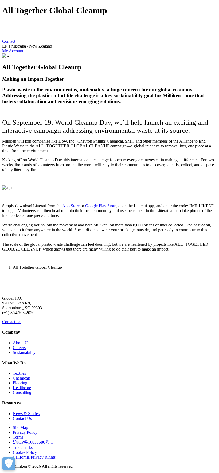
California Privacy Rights (34, 457)
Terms (18, 437)
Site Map (20, 427)
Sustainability (24, 352)
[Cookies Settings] (8, 463)
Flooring (20, 383)
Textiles (19, 373)
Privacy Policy (25, 432)
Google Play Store (100, 206)
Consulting (22, 392)
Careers (19, 347)
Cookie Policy (25, 452)
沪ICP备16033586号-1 (33, 442)
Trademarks (23, 447)
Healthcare (22, 387)
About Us (21, 343)
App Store (71, 206)
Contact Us (11, 321)
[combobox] (109, 46)
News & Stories (26, 413)
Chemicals (21, 378)
